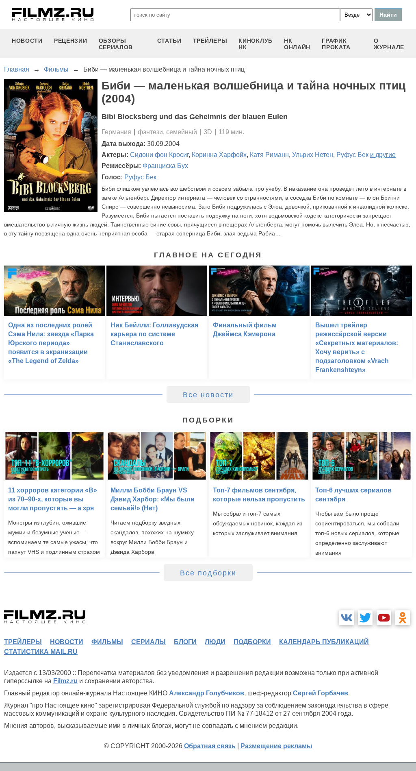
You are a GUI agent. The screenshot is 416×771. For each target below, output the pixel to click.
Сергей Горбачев (320, 693)
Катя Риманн (269, 154)
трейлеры (210, 40)
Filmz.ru (65, 680)
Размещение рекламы (276, 746)
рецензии (70, 40)
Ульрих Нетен (312, 154)
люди (215, 641)
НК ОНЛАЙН (297, 43)
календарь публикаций (324, 641)
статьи (169, 40)
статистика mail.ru (41, 651)
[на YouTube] (384, 617)
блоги (185, 641)
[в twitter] (365, 617)
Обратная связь (210, 746)
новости (27, 40)
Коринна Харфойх (219, 154)
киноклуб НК (255, 43)
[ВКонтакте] (346, 617)
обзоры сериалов (116, 43)
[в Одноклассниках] (402, 617)
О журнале (389, 43)
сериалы (148, 641)
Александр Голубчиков (206, 693)
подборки (252, 641)
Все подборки (208, 573)
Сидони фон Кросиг (159, 154)
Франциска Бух (165, 165)
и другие (383, 154)
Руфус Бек (352, 154)
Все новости (208, 395)
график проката (336, 43)
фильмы (107, 641)
